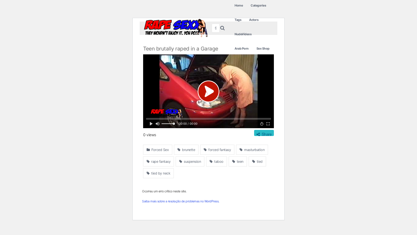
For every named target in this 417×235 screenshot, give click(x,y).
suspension (192, 161)
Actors (253, 20)
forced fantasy (219, 150)
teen (239, 161)
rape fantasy (160, 161)
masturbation (254, 150)
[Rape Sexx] (175, 28)
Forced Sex (160, 150)
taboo (218, 161)
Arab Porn (242, 48)
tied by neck (160, 173)
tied (259, 161)
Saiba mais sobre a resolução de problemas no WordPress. (180, 201)
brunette (188, 150)
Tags (238, 20)
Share (266, 133)
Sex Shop (263, 48)
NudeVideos (243, 34)
